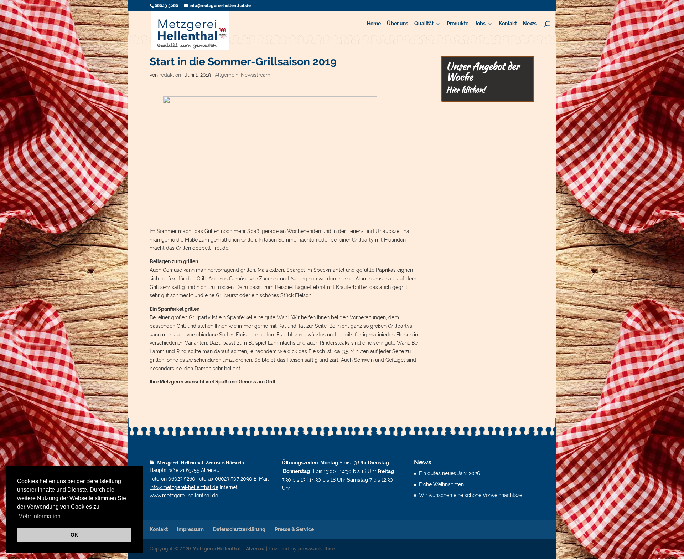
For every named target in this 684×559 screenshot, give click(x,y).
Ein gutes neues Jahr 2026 (449, 473)
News (530, 23)
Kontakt (508, 23)
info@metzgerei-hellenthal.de (184, 487)
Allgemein (226, 75)
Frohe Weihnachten (441, 484)
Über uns (397, 23)
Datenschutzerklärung (239, 529)
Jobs (480, 23)
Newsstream (255, 75)
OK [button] (74, 535)
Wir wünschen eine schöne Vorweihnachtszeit (472, 495)
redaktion (170, 75)
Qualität (424, 23)
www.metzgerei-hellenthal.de (184, 495)
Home (374, 23)
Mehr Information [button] (39, 516)
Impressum (190, 529)
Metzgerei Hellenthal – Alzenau (228, 549)
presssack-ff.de (316, 549)
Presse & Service (294, 529)
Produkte (457, 23)
